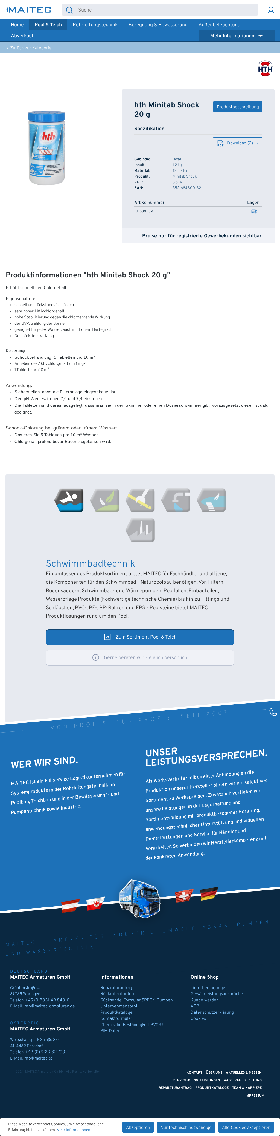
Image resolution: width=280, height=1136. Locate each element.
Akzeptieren (138, 1128)
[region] (46, 148)
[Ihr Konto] (271, 9)
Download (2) (240, 143)
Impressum (254, 1096)
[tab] (69, 500)
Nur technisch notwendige (186, 1128)
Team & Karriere (247, 1088)
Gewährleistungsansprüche (217, 994)
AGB (195, 1006)
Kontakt (194, 1072)
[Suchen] (69, 10)
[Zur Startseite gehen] (28, 9)
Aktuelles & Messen (244, 1072)
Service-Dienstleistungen (196, 1080)
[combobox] (167, 10)
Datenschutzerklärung (212, 1012)
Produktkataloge (116, 1012)
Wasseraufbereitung (243, 1080)
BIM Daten (110, 1031)
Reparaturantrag (116, 988)
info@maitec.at (38, 1058)
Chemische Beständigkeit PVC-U (131, 1025)
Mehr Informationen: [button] (233, 36)
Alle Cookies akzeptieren (246, 1128)
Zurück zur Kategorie (30, 48)
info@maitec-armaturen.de (49, 1006)
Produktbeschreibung (238, 107)
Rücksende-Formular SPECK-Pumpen (136, 1000)
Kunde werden (205, 1000)
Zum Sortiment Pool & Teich (146, 637)
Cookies (198, 1018)
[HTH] (265, 68)
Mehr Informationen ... (75, 1130)
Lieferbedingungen (209, 988)
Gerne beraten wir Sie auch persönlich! (146, 658)
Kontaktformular (116, 1018)
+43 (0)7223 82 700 (45, 1052)
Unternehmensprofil (119, 1006)
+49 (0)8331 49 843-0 (48, 1000)
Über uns (214, 1072)
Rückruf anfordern (118, 994)
